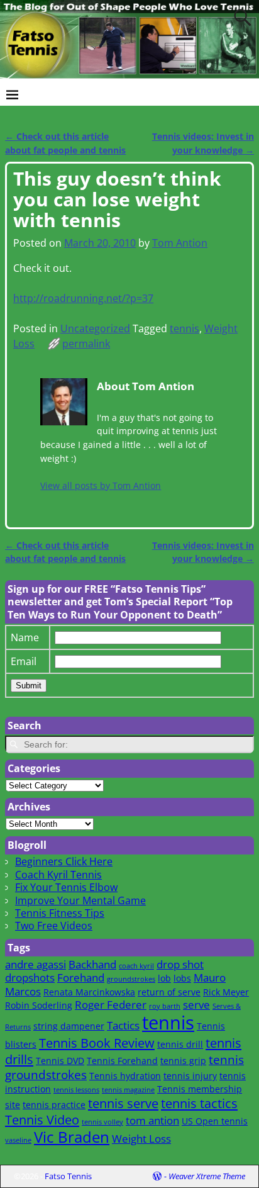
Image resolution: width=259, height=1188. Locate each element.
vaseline (18, 1140)
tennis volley (102, 1122)
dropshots (30, 977)
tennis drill (180, 1044)
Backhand (92, 964)
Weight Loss (141, 1138)
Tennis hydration (125, 1076)
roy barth (164, 1006)
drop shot (180, 964)
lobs (182, 978)
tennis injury (190, 1076)
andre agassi (35, 964)
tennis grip (183, 1061)
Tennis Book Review (97, 1042)
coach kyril (136, 965)
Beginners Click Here (64, 861)
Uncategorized (95, 328)
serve (196, 1004)
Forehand (80, 977)
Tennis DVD (60, 1061)
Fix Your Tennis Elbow (66, 887)
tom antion (152, 1120)
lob (164, 978)
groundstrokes (131, 979)
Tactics (123, 1025)
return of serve (169, 992)
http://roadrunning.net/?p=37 (83, 298)
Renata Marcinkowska (89, 992)
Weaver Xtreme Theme (206, 1176)
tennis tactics (199, 1103)
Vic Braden (71, 1137)
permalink (86, 343)
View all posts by (100, 485)
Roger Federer (110, 1004)
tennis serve (123, 1103)
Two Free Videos (53, 926)
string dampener (68, 1026)
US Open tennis (215, 1121)
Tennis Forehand (122, 1061)
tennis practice (54, 1105)
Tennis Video (42, 1119)
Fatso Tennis (68, 1176)
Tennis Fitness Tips (59, 913)
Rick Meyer (226, 992)
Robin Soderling (38, 1005)
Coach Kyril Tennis (58, 875)
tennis (184, 328)
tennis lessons (76, 1089)
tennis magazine (128, 1089)
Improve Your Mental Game (80, 900)
